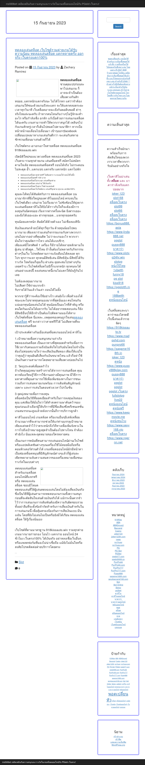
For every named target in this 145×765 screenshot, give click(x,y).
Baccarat (118, 528)
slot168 (118, 197)
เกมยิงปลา (118, 618)
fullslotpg (118, 395)
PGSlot (118, 553)
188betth (118, 295)
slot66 (118, 210)
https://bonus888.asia (118, 225)
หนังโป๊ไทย (118, 265)
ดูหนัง (118, 361)
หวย (118, 615)
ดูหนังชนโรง (118, 421)
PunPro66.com (118, 564)
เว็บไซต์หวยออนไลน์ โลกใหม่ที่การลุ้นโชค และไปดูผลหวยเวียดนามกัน (118, 95)
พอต (118, 607)
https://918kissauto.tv (118, 329)
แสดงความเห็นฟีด (118, 742)
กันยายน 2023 (118, 485)
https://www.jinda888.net (118, 233)
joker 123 (118, 193)
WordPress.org (118, 744)
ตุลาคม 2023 (118, 482)
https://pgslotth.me (118, 289)
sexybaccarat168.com (118, 579)
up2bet (118, 590)
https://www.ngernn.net (118, 440)
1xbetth (118, 270)
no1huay (118, 542)
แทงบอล (118, 627)
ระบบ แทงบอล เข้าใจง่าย (118, 89)
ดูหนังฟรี (118, 408)
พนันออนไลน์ (118, 604)
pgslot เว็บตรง (118, 391)
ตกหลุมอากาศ (119, 687)
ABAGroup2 (118, 525)
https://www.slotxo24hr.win (118, 255)
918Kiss (118, 519)
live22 (118, 399)
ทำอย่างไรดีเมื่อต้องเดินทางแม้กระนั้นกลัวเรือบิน (118, 85)
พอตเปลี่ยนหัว (117, 697)
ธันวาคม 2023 (118, 480)
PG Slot (118, 550)
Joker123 (118, 533)
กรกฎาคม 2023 (118, 488)
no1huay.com (118, 545)
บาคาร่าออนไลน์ (118, 601)
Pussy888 (118, 573)
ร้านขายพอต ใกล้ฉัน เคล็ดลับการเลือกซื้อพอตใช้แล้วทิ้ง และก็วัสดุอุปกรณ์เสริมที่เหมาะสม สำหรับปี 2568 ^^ (118, 77)
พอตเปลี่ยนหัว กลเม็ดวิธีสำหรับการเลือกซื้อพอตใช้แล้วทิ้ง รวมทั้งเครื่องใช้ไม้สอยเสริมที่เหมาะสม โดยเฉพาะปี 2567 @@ (118, 64)
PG (118, 547)
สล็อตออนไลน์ (118, 613)
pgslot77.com (118, 556)
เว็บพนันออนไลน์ (118, 624)
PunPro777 (118, 567)
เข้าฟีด (118, 739)
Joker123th (110, 664)
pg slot (118, 278)
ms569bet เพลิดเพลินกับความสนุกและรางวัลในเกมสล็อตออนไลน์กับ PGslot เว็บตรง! (52, 4)
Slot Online (118, 584)
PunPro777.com (118, 570)
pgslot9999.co (118, 559)
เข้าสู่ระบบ (118, 736)
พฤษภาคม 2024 (118, 477)
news (118, 539)
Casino (118, 530)
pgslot (118, 240)
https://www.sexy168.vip (118, 427)
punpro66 (118, 344)
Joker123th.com (118, 536)
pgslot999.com (115, 670)
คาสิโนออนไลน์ (118, 596)
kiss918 (118, 282)
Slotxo (118, 587)
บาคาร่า (118, 248)
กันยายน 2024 (118, 474)
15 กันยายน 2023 (44, 67)
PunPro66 (118, 562)
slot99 (118, 206)
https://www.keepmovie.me (118, 414)
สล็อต (118, 610)
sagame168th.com (118, 576)
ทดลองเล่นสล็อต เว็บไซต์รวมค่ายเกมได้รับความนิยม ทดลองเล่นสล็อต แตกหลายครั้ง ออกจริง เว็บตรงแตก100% (49, 53)
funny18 (118, 274)
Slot (21, 562)
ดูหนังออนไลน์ (118, 299)
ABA (118, 522)
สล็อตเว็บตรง (118, 202)
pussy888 (118, 244)
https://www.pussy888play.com (118, 367)
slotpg (118, 261)
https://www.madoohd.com (118, 338)
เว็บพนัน (118, 621)
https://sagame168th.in (118, 350)
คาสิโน (118, 593)
